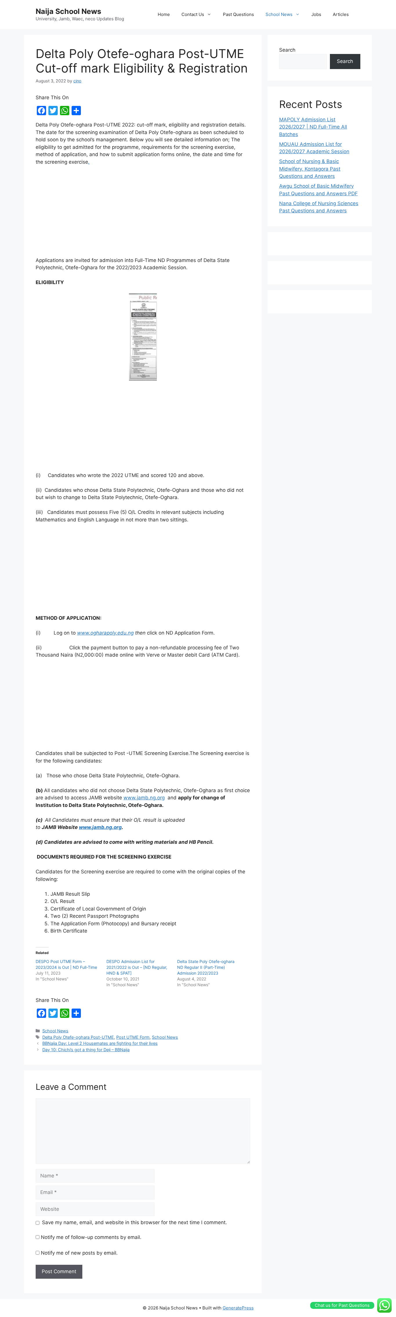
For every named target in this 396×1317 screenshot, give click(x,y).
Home (164, 14)
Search (287, 50)
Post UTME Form (133, 1037)
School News (279, 14)
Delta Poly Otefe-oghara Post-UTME (78, 1037)
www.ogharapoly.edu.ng (105, 633)
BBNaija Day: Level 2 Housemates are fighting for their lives (100, 1043)
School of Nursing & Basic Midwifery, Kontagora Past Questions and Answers (309, 168)
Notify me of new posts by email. (79, 1253)
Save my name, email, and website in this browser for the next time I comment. (134, 1222)
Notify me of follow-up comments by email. (91, 1237)
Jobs (316, 14)
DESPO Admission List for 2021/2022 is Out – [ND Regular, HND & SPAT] (136, 967)
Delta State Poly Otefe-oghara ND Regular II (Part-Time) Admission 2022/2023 (206, 967)
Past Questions (238, 14)
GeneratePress (238, 1308)
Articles (341, 14)
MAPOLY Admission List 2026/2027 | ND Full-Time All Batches (313, 127)
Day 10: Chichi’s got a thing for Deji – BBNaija (86, 1049)
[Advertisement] (143, 213)
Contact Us (192, 14)
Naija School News (68, 11)
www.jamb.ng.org (144, 798)
